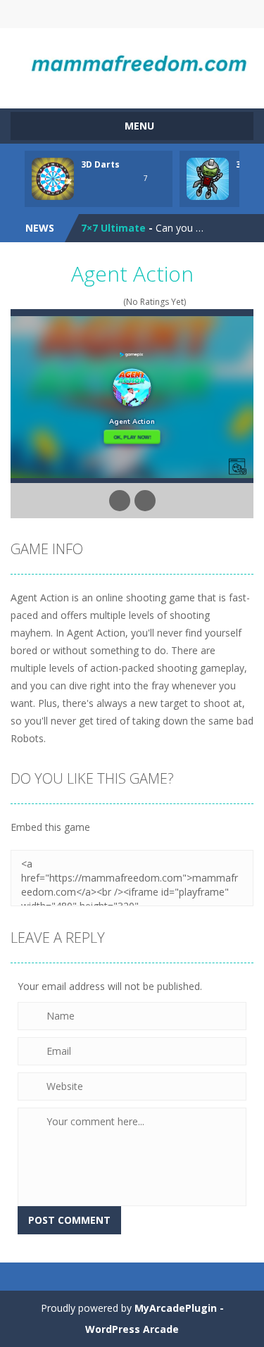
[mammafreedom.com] (132, 61)
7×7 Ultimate (113, 227)
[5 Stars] (116, 302)
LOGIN (75, 14)
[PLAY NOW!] (53, 177)
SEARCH (132, 14)
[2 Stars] (89, 302)
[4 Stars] (107, 302)
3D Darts (100, 164)
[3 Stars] (98, 302)
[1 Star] (79, 302)
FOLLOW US (189, 14)
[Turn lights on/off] (119, 500)
